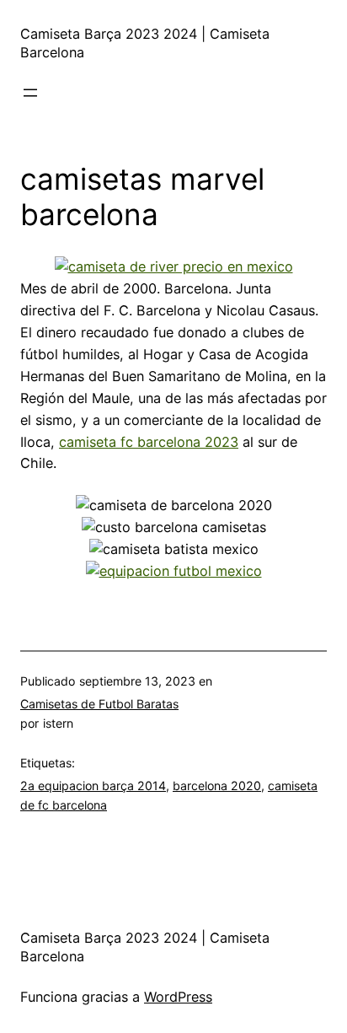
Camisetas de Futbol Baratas (99, 704)
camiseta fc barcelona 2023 (148, 441)
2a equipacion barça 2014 (93, 785)
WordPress (178, 996)
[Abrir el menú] (30, 93)
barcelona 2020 (217, 785)
